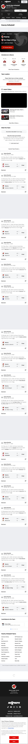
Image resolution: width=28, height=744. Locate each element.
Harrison (21, 291)
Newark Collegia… (19, 641)
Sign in (24, 1)
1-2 (11, 160)
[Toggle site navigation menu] (2, 2)
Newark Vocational (19, 645)
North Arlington (18, 650)
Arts (2, 639)
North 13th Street (18, 647)
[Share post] (25, 170)
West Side (17, 660)
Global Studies (4, 658)
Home (3, 17)
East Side (3, 654)
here (21, 131)
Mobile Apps (17, 711)
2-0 (24, 182)
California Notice (18, 716)
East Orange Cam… (5, 652)
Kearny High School (14, 690)
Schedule (8, 17)
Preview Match (8, 47)
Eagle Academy (4, 650)
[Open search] (19, 2)
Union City (21, 269)
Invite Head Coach (15, 143)
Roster (13, 17)
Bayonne (7, 227)
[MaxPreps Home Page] (7, 21)
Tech (16, 658)
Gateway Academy (5, 656)
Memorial (21, 358)
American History (5, 636)
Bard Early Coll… (5, 641)
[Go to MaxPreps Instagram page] (14, 707)
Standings (18, 17)
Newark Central (18, 639)
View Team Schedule (13, 69)
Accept (14, 737)
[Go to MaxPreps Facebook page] (20, 707)
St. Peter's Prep (16, 402)
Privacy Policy (17, 713)
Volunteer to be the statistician (14, 84)
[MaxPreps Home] (8, 2)
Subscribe (9, 713)
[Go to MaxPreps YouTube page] (11, 707)
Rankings (24, 17)
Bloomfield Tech (4, 647)
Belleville (3, 645)
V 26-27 (6, 10)
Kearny (6, 164)
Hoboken (21, 158)
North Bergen (22, 380)
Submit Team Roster (13, 149)
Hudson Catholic (8, 182)
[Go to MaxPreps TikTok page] (8, 707)
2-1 (11, 271)
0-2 (24, 581)
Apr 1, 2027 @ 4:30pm (7, 43)
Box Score (3, 170)
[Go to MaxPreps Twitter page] (17, 707)
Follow (20, 10)
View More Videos (13, 123)
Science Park (17, 656)
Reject (14, 741)
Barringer (3, 643)
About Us (10, 711)
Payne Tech (17, 654)
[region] (14, 730)
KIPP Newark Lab (18, 636)
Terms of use (9, 716)
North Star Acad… (18, 652)
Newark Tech (17, 643)
